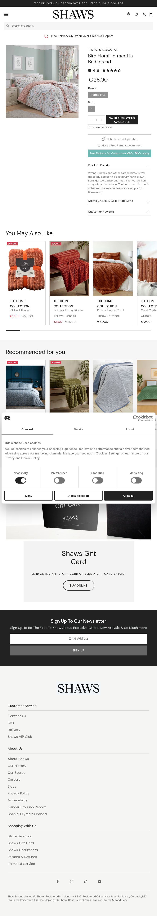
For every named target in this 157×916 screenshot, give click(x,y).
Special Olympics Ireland (27, 814)
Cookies (97, 900)
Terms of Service (21, 863)
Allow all (128, 495)
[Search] (7, 26)
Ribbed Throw (19, 305)
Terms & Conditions (116, 900)
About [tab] (130, 429)
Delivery (14, 729)
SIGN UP (79, 650)
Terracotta (98, 95)
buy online (78, 585)
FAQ (11, 723)
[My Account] (144, 14)
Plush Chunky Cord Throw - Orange (110, 308)
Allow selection (78, 495)
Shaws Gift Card (21, 843)
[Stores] (128, 14)
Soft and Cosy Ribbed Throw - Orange (69, 308)
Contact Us (17, 716)
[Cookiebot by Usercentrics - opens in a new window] (136, 418)
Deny (28, 495)
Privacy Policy (18, 793)
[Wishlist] (136, 14)
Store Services (19, 836)
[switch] (59, 480)
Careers (14, 779)
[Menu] (6, 14)
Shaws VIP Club (20, 736)
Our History (17, 765)
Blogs (12, 786)
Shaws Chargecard (23, 850)
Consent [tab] (27, 429)
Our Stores (16, 772)
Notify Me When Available (122, 120)
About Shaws (18, 759)
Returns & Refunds (22, 857)
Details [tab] (78, 429)
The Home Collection (103, 49)
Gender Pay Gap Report (27, 807)
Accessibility (18, 800)
